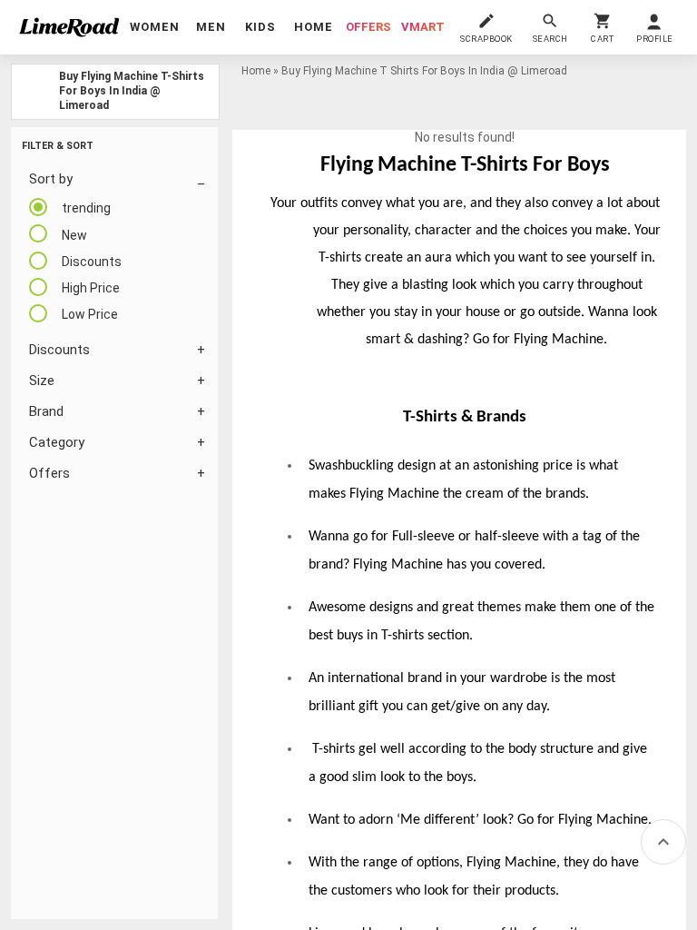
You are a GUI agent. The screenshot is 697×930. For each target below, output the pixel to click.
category (56, 442)
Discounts (59, 349)
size (41, 380)
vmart (423, 27)
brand (46, 411)
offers (368, 27)
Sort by (51, 179)
